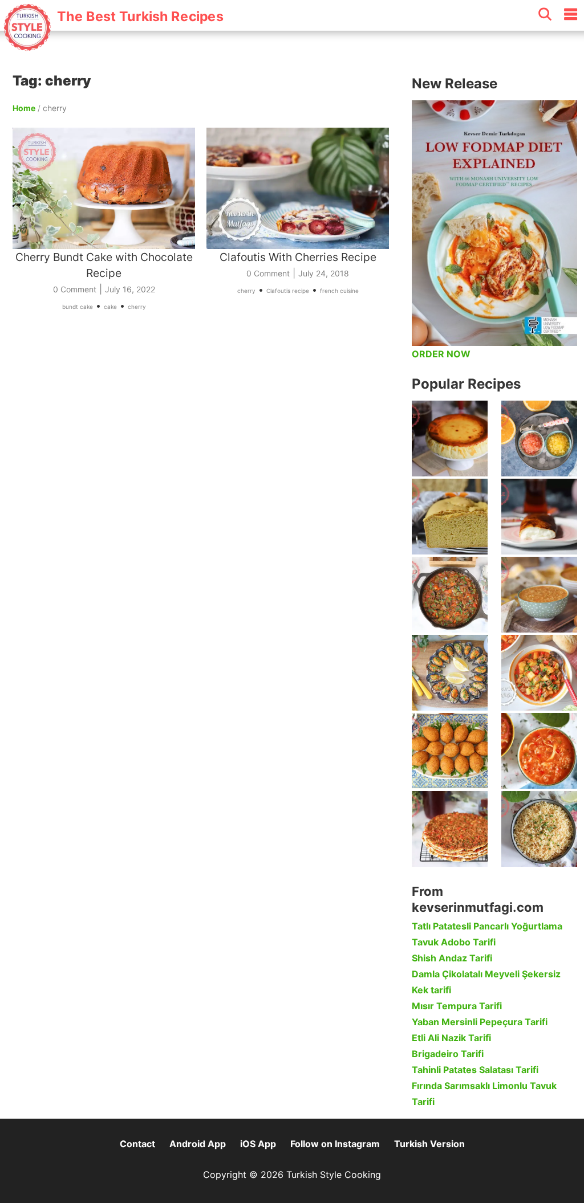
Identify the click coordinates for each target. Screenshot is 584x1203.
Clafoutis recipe (287, 290)
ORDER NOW (441, 354)
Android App (197, 1143)
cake (110, 306)
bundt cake (77, 306)
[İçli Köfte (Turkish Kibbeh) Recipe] (450, 751)
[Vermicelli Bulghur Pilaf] (539, 829)
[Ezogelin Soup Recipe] (539, 595)
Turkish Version (429, 1143)
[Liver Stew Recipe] (450, 595)
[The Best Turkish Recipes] (112, 45)
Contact (137, 1143)
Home (24, 108)
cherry (137, 306)
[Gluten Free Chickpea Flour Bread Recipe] (450, 516)
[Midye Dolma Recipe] (450, 673)
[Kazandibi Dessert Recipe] (539, 516)
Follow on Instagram (335, 1143)
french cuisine (339, 290)
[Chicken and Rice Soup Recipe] (539, 751)
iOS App (258, 1143)
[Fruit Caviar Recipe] (539, 438)
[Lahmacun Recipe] (450, 829)
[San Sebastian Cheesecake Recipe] (450, 438)
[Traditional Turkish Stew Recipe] (539, 673)
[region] (206, 435)
